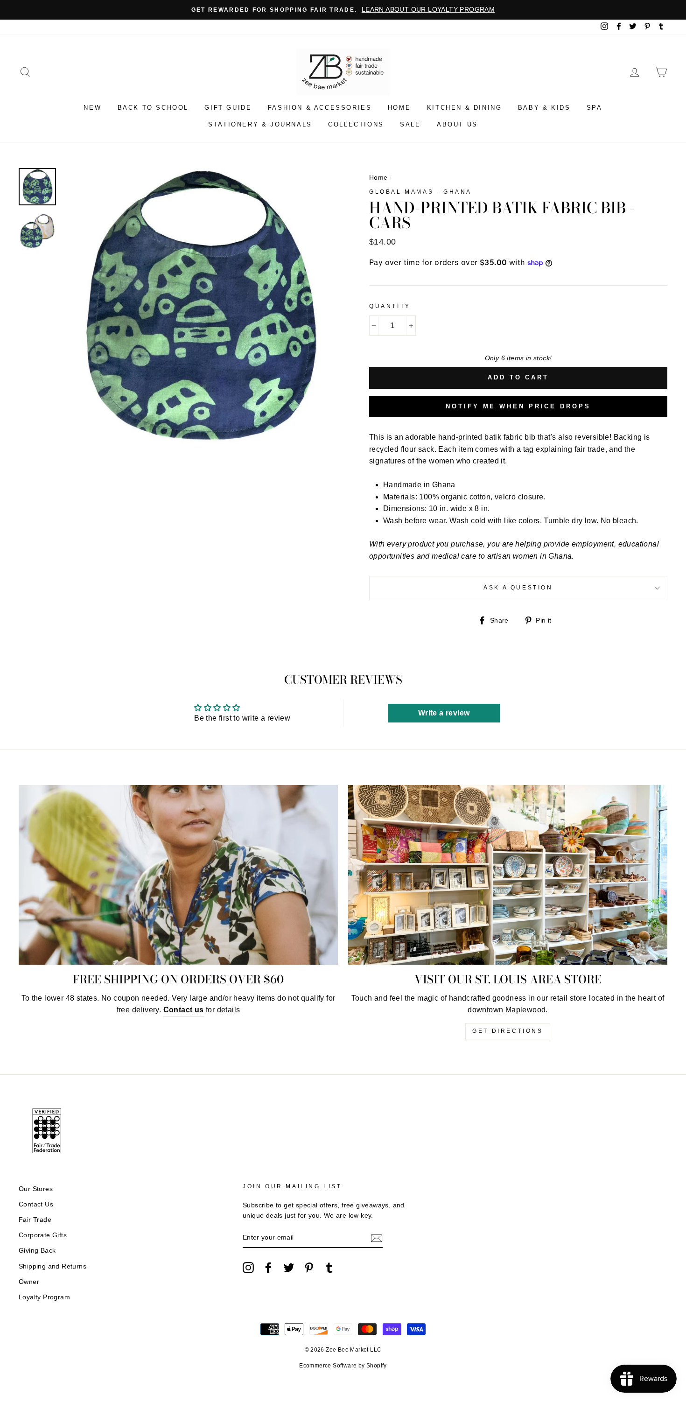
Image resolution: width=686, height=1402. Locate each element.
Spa (594, 107)
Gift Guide (228, 107)
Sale (410, 124)
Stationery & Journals (260, 124)
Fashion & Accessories (320, 107)
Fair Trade (35, 1219)
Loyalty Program (44, 1297)
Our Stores (36, 1188)
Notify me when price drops (518, 406)
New (92, 107)
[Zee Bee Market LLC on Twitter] (288, 1267)
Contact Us (36, 1204)
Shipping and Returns (52, 1266)
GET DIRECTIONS (507, 1031)
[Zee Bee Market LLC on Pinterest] (309, 1267)
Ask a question (518, 587)
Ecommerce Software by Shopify (343, 1365)
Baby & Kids (544, 107)
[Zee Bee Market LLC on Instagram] (248, 1267)
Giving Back (37, 1250)
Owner (29, 1281)
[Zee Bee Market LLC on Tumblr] (329, 1267)
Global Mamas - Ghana (420, 192)
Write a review (444, 713)
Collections (356, 124)
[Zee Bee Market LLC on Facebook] (268, 1267)
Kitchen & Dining (464, 107)
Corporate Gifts (43, 1235)
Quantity (390, 306)
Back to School (153, 107)
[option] (343, 10)
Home (399, 107)
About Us (457, 124)
